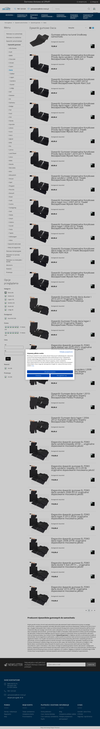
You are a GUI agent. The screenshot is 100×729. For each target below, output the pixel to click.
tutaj (32, 366)
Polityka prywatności (66, 352)
